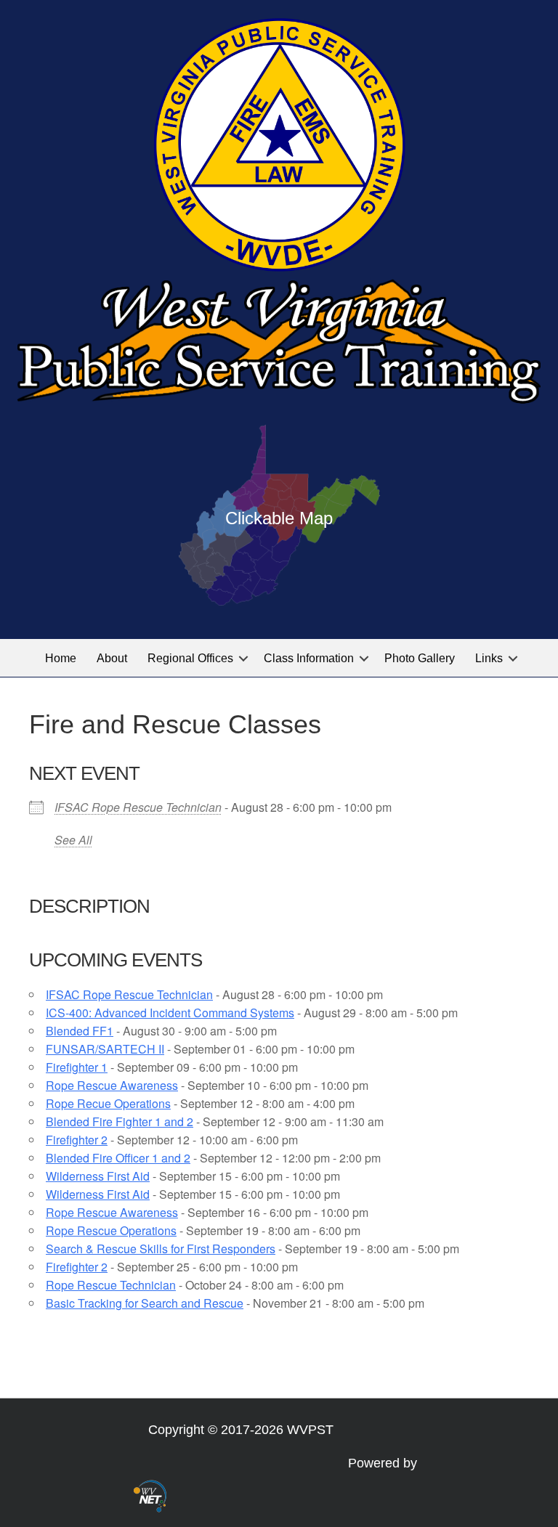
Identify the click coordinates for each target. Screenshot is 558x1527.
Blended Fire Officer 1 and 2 (118, 1157)
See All (73, 839)
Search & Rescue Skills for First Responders (160, 1248)
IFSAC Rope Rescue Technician (138, 807)
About (112, 658)
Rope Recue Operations (108, 1103)
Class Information (309, 658)
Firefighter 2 (77, 1139)
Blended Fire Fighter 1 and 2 (119, 1121)
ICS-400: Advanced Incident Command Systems (170, 1012)
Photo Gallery (419, 658)
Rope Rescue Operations (111, 1230)
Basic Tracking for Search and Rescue (144, 1303)
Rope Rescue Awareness (112, 1085)
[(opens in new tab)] (150, 1495)
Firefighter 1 (77, 1067)
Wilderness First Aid (98, 1176)
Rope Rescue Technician (111, 1284)
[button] (243, 658)
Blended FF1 (79, 1030)
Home (60, 658)
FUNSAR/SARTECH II (105, 1049)
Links (489, 658)
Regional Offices (190, 658)
